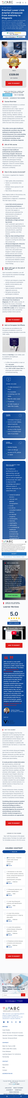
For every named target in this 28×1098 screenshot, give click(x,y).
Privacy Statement (17, 556)
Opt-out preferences (8, 556)
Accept (14, 554)
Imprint (23, 556)
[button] (26, 542)
